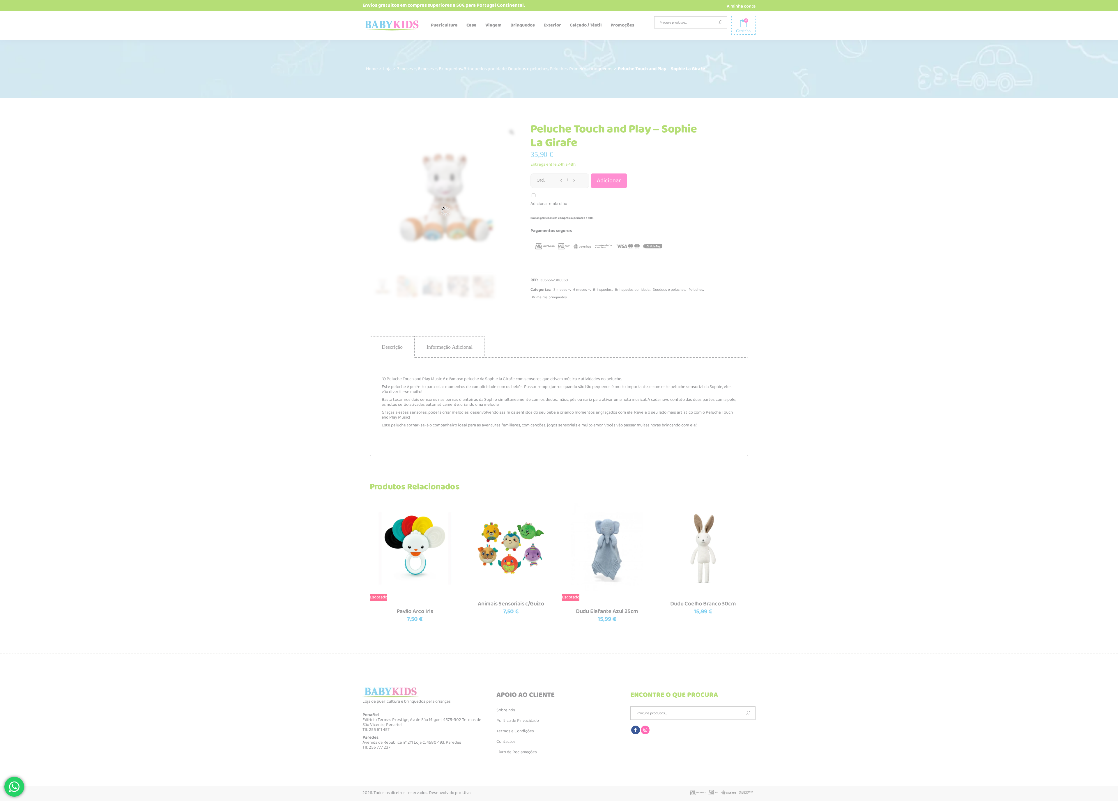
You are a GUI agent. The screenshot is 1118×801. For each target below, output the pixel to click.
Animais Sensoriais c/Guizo (511, 603)
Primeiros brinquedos (590, 68)
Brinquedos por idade (485, 68)
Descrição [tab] (392, 347)
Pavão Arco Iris (415, 611)
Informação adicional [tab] (450, 347)
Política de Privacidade (517, 720)
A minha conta (741, 6)
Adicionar (609, 180)
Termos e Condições (515, 731)
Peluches (559, 68)
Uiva (466, 792)
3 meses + (406, 68)
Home (372, 68)
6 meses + (427, 68)
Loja (387, 68)
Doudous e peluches (528, 68)
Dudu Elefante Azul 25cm (607, 611)
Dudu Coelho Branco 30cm (703, 603)
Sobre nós (505, 710)
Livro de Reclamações (516, 752)
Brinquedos (450, 68)
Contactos (506, 741)
